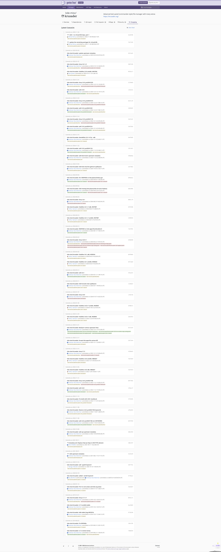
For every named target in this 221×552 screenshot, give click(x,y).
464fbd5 (130, 137)
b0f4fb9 (130, 421)
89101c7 (130, 71)
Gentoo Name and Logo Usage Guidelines (116, 548)
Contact (157, 545)
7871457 (130, 148)
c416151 (130, 90)
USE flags (88, 7)
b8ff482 (130, 380)
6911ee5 (130, 53)
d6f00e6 (130, 254)
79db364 (130, 530)
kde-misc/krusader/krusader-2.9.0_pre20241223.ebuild (93, 86)
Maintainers (79, 7)
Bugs (112, 22)
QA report (89, 22)
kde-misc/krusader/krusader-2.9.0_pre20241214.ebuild (93, 104)
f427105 (130, 42)
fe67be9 (130, 358)
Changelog (133, 22)
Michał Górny (72, 37)
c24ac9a (130, 294)
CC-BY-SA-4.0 (99, 548)
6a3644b (130, 35)
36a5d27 (130, 486)
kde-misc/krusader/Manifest (74, 68)
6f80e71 (130, 305)
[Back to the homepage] (69, 3)
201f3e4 (130, 340)
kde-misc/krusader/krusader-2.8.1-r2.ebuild (97, 181)
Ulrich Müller (72, 445)
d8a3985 (130, 188)
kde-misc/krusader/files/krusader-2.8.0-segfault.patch (112, 245)
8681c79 (130, 199)
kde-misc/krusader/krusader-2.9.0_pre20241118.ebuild (93, 123)
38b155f (130, 443)
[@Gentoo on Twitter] (63, 546)
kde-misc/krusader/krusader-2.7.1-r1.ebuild (90, 501)
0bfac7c (130, 497)
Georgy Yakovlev (73, 467)
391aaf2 (130, 272)
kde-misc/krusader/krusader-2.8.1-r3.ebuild (90, 68)
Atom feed (131, 27)
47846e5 (130, 351)
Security (122, 22)
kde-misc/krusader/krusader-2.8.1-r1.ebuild (97, 192)
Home (64, 7)
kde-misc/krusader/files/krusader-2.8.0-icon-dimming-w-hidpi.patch (96, 243)
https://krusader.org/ (111, 16)
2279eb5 (130, 82)
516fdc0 (130, 369)
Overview (66, 22)
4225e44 (130, 454)
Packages (71, 7)
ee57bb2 (130, 166)
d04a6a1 (130, 177)
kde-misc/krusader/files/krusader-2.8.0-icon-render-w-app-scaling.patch (83, 245)
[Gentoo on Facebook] (68, 546)
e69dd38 (130, 240)
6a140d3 (130, 505)
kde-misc (70, 13)
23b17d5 (130, 523)
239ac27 (130, 388)
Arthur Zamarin (72, 209)
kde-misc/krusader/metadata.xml (75, 57)
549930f (130, 108)
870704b (130, 207)
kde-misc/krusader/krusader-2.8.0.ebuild (76, 298)
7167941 (130, 229)
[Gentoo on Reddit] (73, 546)
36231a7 (130, 119)
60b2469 (130, 432)
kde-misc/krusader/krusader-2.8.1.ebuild (76, 203)
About (106, 7)
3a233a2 (130, 126)
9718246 (130, 512)
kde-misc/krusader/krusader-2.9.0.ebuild (76, 38)
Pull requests (100, 22)
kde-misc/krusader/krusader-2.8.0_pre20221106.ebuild (93, 384)
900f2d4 (130, 64)
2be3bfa (130, 316)
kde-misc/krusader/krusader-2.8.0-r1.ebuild (77, 247)
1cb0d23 (130, 283)
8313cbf (130, 327)
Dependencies (77, 22)
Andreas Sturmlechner (75, 55)
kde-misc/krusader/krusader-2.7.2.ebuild (90, 355)
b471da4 (130, 262)
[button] (143, 2)
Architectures (98, 7)
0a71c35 (130, 101)
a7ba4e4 (130, 410)
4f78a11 (130, 475)
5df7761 (130, 465)
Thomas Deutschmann (74, 514)
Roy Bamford (72, 477)
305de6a (130, 155)
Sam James (71, 73)
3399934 (130, 218)
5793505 (130, 399)
